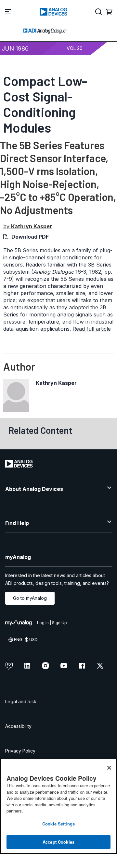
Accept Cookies (58, 842)
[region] (58, 806)
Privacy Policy (20, 750)
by (27, 226)
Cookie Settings (58, 824)
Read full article (91, 329)
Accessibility (18, 726)
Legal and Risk (20, 701)
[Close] (109, 768)
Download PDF (30, 236)
